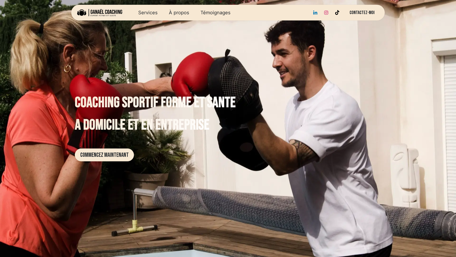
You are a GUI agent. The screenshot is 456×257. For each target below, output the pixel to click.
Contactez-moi (362, 12)
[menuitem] (148, 12)
